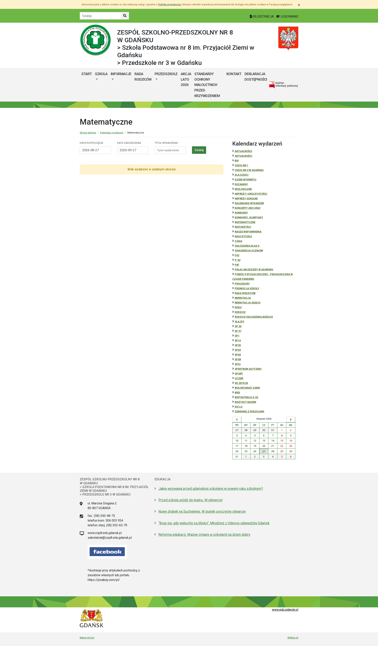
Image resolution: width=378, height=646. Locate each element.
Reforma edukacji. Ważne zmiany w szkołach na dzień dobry (204, 535)
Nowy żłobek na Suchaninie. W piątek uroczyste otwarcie (202, 511)
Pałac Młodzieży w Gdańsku (254, 269)
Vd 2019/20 (241, 383)
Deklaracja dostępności (256, 76)
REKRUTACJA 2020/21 (248, 302)
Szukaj (199, 150)
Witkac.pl (292, 637)
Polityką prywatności (169, 4)
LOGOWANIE (289, 16)
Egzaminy (241, 184)
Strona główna (88, 132)
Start (86, 74)
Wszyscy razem (245, 401)
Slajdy (239, 321)
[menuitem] (101, 85)
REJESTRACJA (263, 16)
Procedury (242, 283)
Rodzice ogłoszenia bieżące (254, 316)
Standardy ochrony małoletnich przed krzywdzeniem (207, 85)
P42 (237, 255)
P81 (237, 264)
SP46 (238, 354)
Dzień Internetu (245, 179)
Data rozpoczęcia (91, 142)
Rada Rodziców (142, 76)
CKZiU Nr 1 (241, 165)
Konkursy (241, 212)
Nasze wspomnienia (248, 231)
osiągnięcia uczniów (249, 250)
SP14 (238, 340)
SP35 (238, 345)
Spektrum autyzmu (248, 368)
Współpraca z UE (246, 397)
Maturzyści (243, 226)
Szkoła (101, 74)
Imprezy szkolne (246, 198)
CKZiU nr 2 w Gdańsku (249, 170)
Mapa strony (87, 637)
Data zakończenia (129, 142)
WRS (237, 392)
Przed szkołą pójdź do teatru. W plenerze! (190, 500)
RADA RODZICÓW (245, 293)
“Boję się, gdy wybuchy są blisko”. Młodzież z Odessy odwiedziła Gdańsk (214, 523)
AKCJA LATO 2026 (186, 79)
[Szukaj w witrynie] (125, 16)
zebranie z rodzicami (249, 411)
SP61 (238, 364)
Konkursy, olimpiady (249, 217)
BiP (237, 160)
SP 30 (238, 326)
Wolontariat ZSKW (247, 387)
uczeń (239, 378)
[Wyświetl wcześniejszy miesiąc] (236, 419)
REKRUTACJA (243, 297)
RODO (238, 307)
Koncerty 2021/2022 (247, 207)
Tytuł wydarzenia (166, 142)
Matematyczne (245, 222)
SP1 (237, 335)
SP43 (238, 349)
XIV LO (238, 406)
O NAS (238, 241)
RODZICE (240, 312)
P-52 (237, 260)
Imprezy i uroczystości (251, 193)
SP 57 (238, 331)
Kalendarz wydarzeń (111, 132)
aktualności (243, 155)
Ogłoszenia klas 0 (247, 245)
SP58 (238, 359)
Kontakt (233, 74)
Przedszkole (166, 74)
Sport (239, 373)
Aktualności (243, 151)
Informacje (121, 74)
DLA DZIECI (241, 174)
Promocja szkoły (247, 288)
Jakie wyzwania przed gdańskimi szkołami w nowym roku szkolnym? (210, 489)
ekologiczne (243, 189)
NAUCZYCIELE (243, 236)
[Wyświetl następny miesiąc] (290, 419)
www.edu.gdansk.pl (285, 609)
